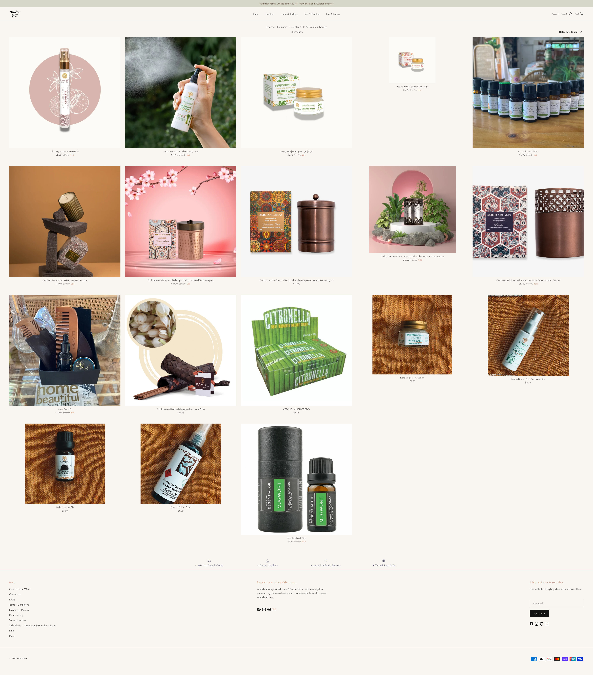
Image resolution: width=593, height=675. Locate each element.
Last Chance (333, 14)
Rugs (255, 14)
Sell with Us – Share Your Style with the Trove (32, 625)
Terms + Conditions (19, 604)
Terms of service (17, 620)
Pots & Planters (312, 14)
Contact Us (14, 594)
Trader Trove (22, 658)
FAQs (12, 599)
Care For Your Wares (19, 589)
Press (11, 636)
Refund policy (16, 615)
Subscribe (539, 613)
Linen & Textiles (289, 14)
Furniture (269, 14)
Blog (11, 630)
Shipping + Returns (19, 610)
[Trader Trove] (14, 14)
